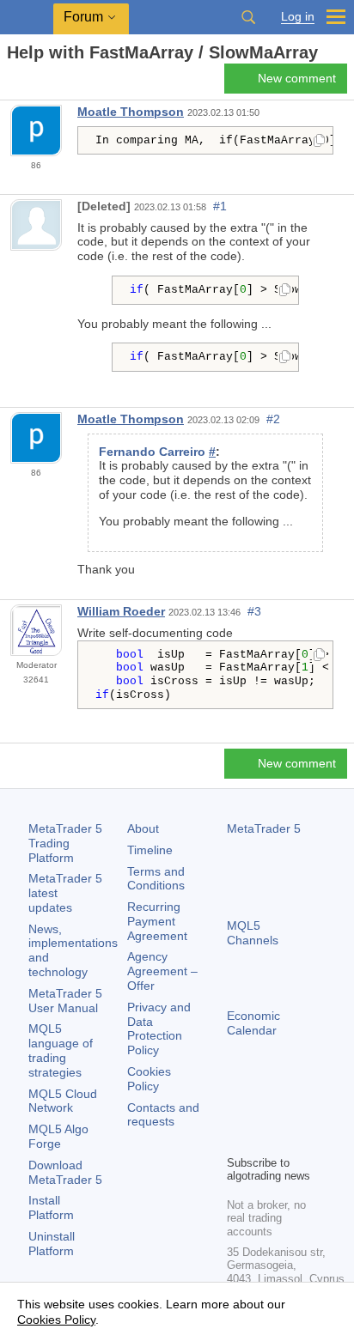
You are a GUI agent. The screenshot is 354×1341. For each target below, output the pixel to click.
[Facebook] (237, 1111)
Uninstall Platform (51, 1243)
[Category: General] (33, 83)
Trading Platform (65, 843)
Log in (297, 16)
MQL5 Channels (252, 933)
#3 (254, 611)
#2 (273, 419)
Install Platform (51, 1207)
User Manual (65, 1000)
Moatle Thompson (130, 111)
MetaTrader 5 (264, 828)
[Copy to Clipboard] (319, 141)
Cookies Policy (149, 1079)
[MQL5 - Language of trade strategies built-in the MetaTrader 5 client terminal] (26, 17)
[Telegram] (264, 1111)
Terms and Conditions (156, 879)
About (143, 828)
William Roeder (121, 611)
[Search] (248, 17)
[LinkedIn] (264, 1139)
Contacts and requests (163, 1115)
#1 (220, 206)
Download (65, 1172)
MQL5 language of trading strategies (60, 1050)
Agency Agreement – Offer (162, 971)
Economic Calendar (253, 1023)
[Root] (12, 82)
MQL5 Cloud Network (62, 1101)
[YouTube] (237, 1139)
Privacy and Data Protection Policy (159, 1028)
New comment (297, 78)
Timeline (150, 850)
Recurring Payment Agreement (157, 921)
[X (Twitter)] (292, 1111)
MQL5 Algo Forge (58, 1136)
